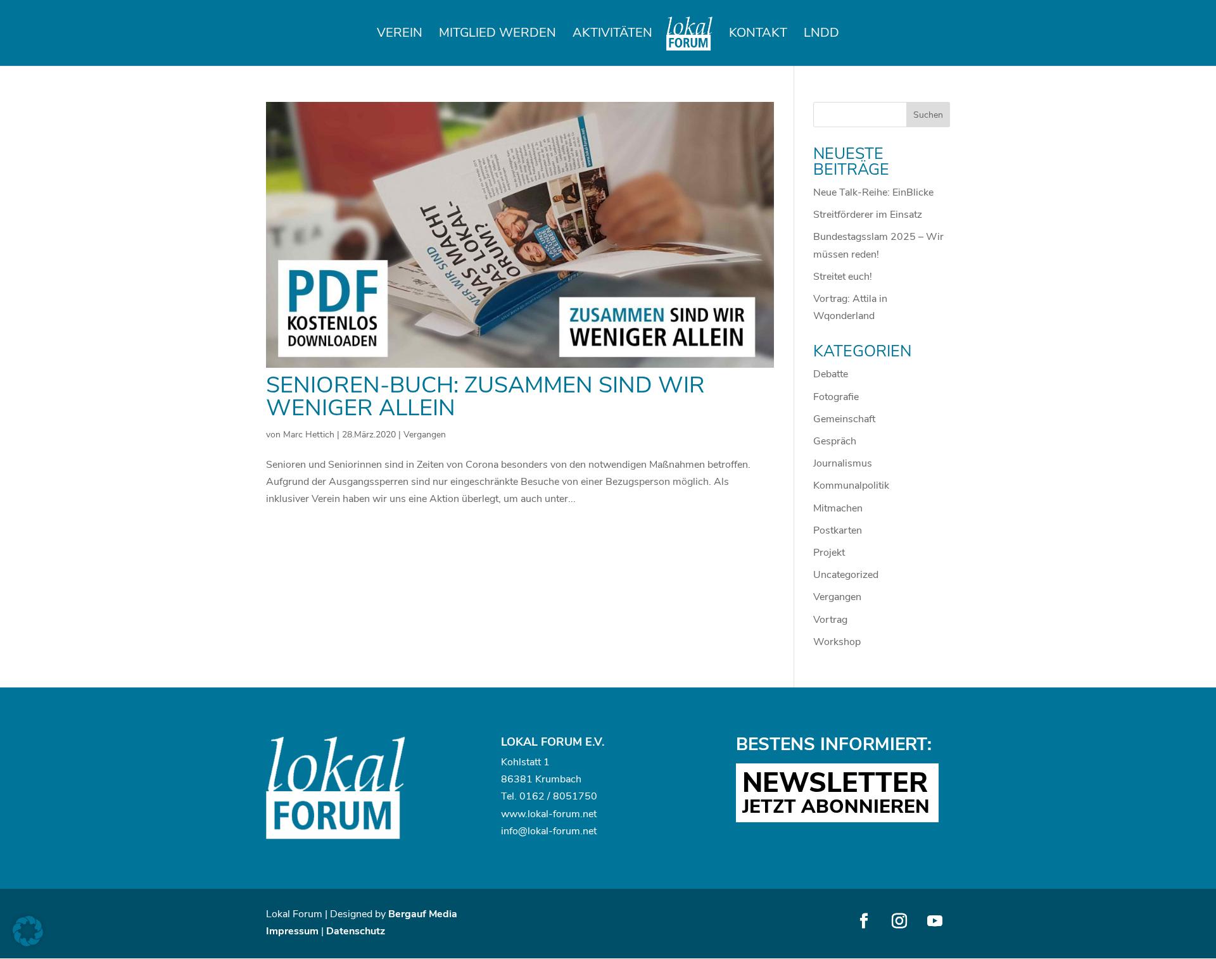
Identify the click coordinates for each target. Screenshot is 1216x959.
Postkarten (837, 530)
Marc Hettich (308, 435)
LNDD (821, 34)
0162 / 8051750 (558, 796)
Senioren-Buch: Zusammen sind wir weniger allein (485, 396)
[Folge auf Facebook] (864, 921)
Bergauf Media (422, 914)
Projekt (829, 553)
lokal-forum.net (562, 814)
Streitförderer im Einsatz (867, 215)
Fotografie (836, 397)
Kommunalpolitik (851, 485)
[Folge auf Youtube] (935, 921)
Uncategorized (845, 575)
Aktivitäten (612, 34)
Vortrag (830, 620)
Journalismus (842, 463)
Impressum (292, 931)
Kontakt (758, 34)
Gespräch (834, 441)
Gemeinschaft (844, 419)
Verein (399, 34)
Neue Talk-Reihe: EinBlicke (873, 192)
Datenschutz (355, 931)
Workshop (837, 642)
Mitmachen (838, 508)
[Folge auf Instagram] (899, 921)
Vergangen (424, 435)
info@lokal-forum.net (549, 831)
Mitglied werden (497, 34)
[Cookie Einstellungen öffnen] (28, 943)
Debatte (830, 374)
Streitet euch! (842, 277)
